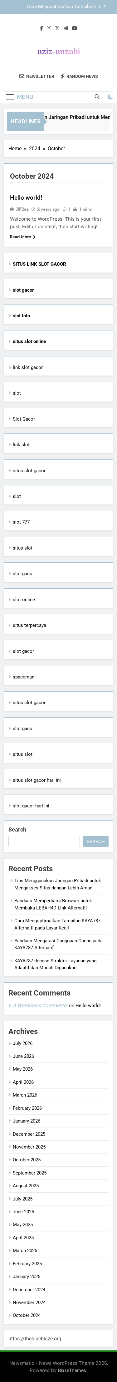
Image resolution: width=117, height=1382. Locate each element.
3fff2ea (22, 209)
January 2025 (26, 1276)
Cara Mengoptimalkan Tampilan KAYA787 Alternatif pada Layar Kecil (56, 6)
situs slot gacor (29, 470)
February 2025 (27, 1264)
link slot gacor (28, 367)
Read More (20, 236)
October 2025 (27, 1160)
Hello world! (26, 197)
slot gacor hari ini (31, 806)
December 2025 (29, 1134)
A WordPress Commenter (40, 1005)
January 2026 (26, 1121)
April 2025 (23, 1238)
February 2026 (27, 1108)
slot (17, 393)
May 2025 (23, 1224)
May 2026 (23, 1069)
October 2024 (27, 1315)
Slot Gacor (24, 419)
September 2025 (29, 1173)
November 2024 (29, 1302)
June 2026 (23, 1056)
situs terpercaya (29, 625)
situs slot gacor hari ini (37, 780)
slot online (24, 599)
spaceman (23, 677)
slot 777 (21, 522)
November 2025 (29, 1147)
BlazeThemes (72, 1370)
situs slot (22, 548)
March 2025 (25, 1250)
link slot (21, 445)
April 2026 (23, 1082)
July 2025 (22, 1199)
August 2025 (26, 1186)
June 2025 (23, 1212)
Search (17, 829)
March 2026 (25, 1095)
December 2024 (29, 1289)
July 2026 (22, 1043)
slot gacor (23, 573)
